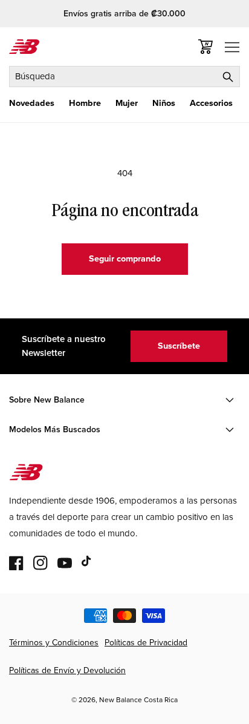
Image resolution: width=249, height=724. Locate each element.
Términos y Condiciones (54, 642)
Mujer (126, 103)
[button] (32, 103)
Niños (163, 103)
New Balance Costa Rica (138, 699)
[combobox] (124, 76)
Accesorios (211, 103)
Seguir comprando (125, 258)
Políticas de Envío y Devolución (67, 670)
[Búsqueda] (227, 77)
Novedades (31, 103)
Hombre (85, 103)
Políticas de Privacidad (146, 642)
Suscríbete (179, 345)
